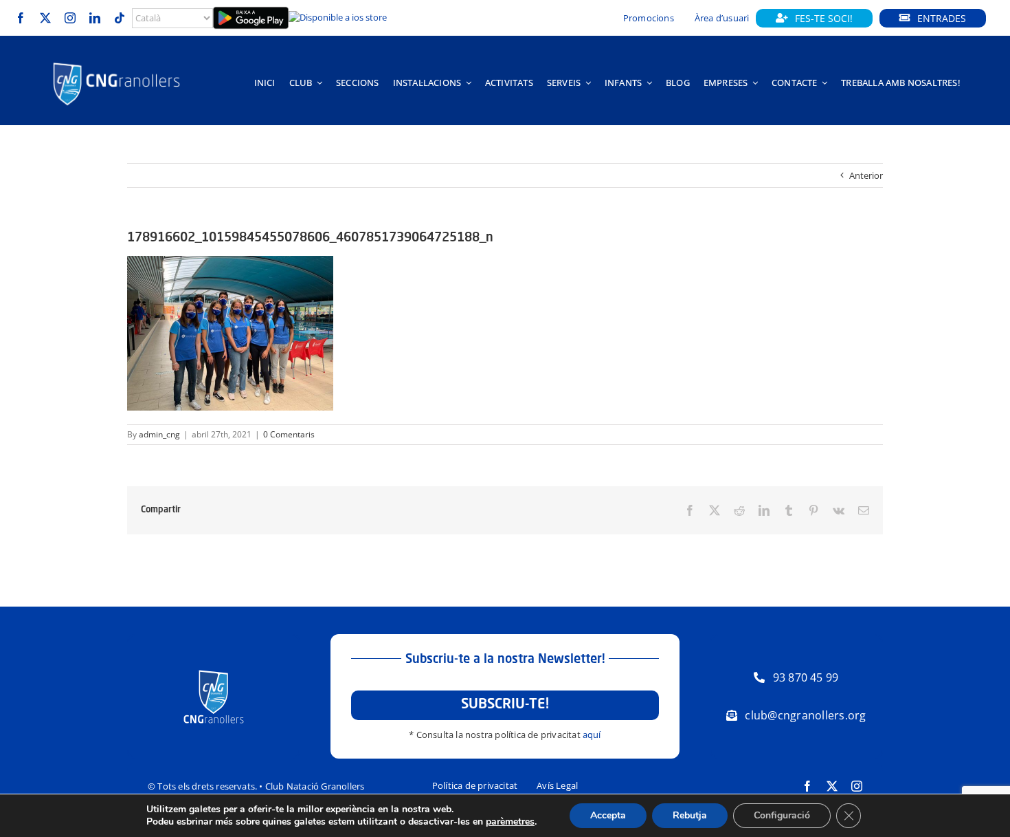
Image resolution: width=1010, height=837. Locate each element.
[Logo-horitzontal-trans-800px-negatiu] (116, 62)
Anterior (866, 175)
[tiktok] (119, 17)
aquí (592, 734)
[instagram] (70, 17)
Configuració (782, 815)
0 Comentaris (289, 434)
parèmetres (510, 822)
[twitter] (45, 17)
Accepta (608, 815)
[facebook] (20, 17)
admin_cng (159, 434)
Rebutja (690, 815)
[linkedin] (94, 17)
